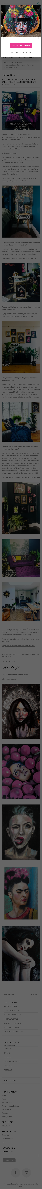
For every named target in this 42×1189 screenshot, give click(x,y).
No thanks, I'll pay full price (21, 52)
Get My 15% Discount (21, 45)
